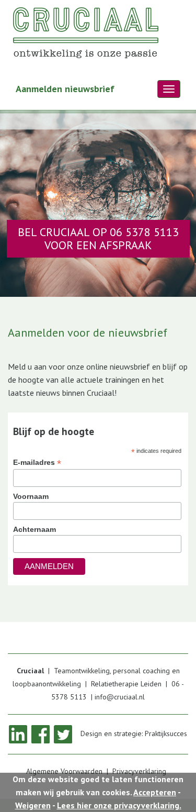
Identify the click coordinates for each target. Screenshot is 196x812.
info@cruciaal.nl (120, 697)
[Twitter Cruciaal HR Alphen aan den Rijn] (63, 733)
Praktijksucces (166, 733)
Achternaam (34, 529)
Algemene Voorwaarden (64, 771)
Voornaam (31, 496)
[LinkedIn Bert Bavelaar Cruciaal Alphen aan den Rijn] (18, 733)
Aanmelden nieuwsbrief (65, 89)
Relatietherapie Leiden (126, 683)
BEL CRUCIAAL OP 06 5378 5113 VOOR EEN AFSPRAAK (98, 238)
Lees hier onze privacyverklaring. (119, 805)
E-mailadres (37, 463)
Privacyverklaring (139, 771)
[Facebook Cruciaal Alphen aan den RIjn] (40, 733)
